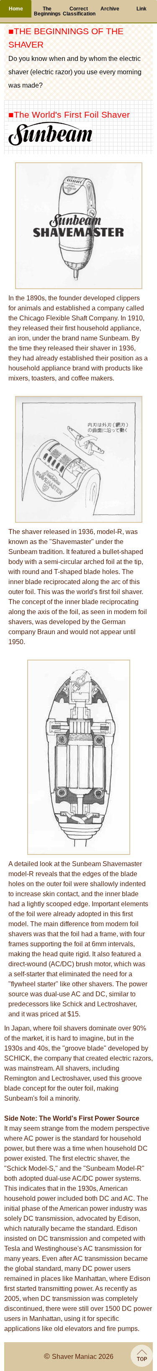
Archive (109, 9)
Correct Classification (78, 11)
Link (141, 9)
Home (16, 9)
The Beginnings (47, 11)
